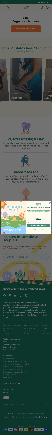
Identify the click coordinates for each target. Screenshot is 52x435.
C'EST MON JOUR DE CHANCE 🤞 (38, 225)
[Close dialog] (50, 202)
